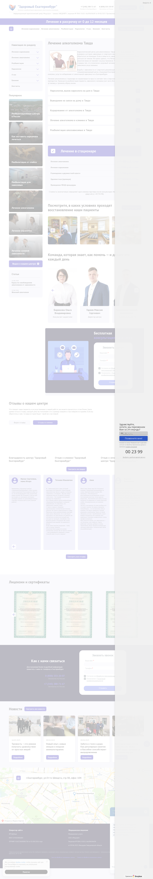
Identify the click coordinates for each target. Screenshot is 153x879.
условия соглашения (131, 447)
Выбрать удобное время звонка (134, 457)
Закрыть (146, 3)
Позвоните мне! (133, 438)
